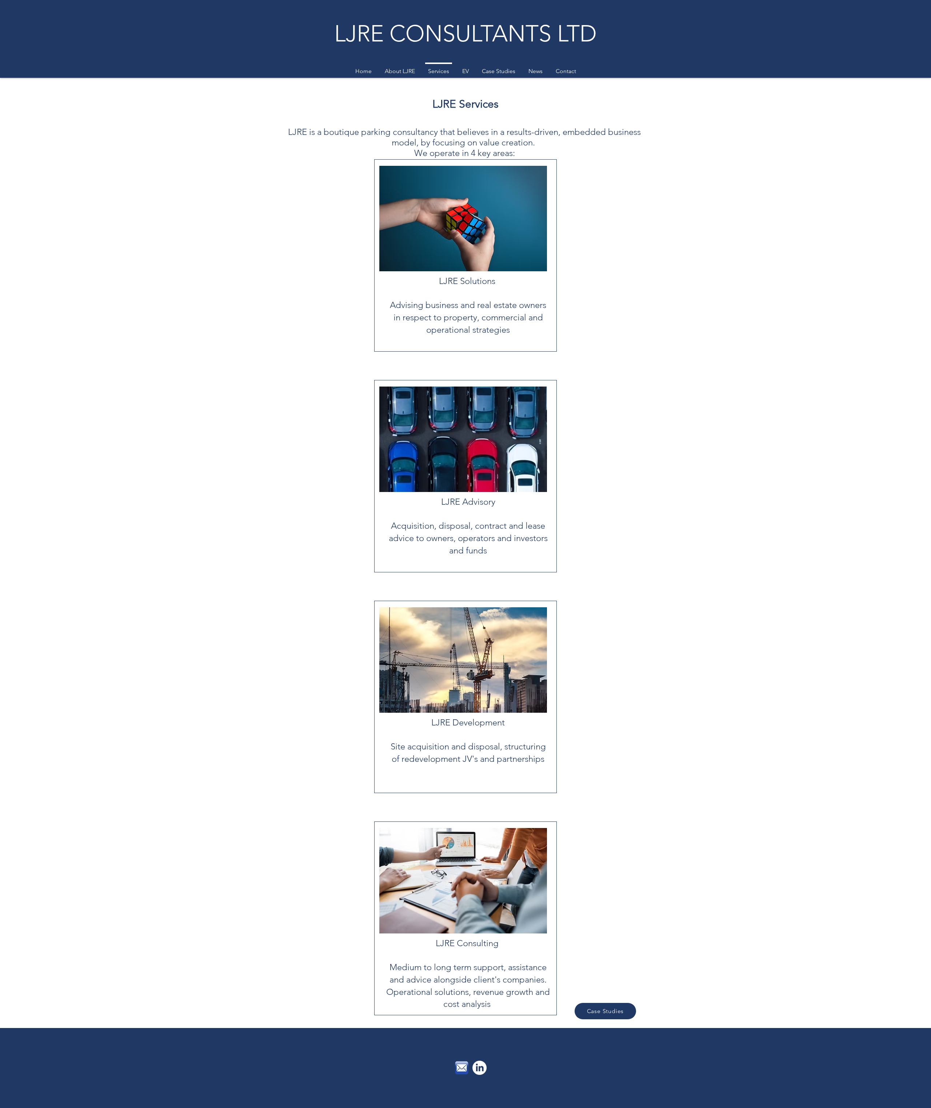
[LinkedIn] (479, 1068)
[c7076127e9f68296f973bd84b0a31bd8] (462, 1068)
